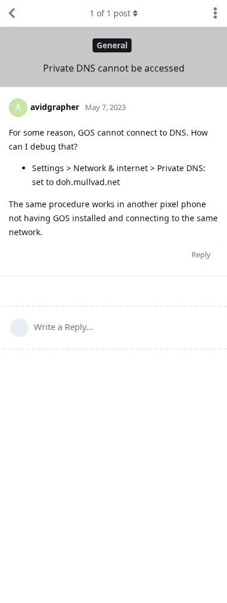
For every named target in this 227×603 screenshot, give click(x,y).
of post (110, 13)
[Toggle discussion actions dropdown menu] (215, 13)
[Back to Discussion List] (11, 13)
